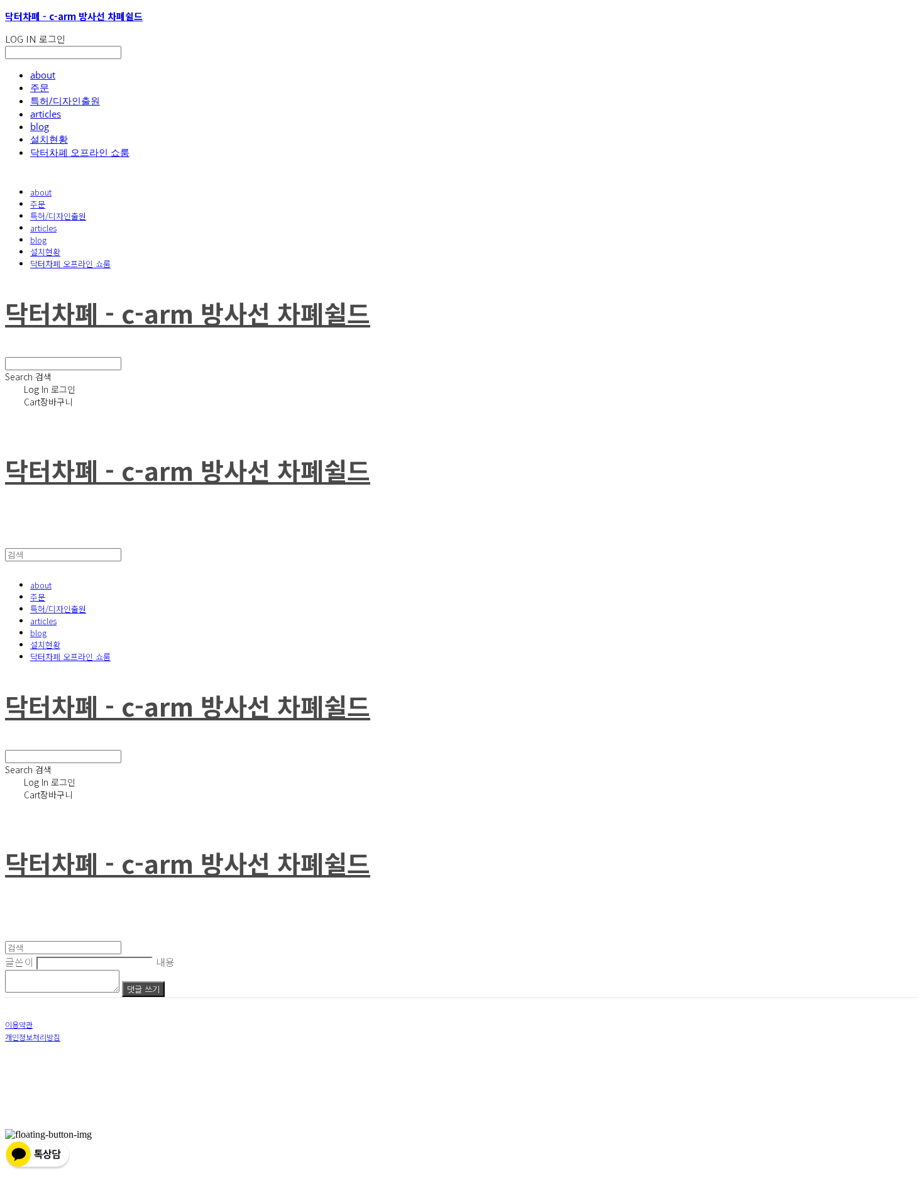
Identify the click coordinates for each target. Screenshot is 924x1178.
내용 (165, 961)
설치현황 (49, 139)
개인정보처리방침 (32, 1037)
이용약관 (19, 1024)
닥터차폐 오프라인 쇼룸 (79, 152)
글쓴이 (19, 961)
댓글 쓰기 (143, 989)
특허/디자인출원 (65, 100)
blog (39, 126)
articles (45, 113)
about (42, 75)
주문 (39, 87)
